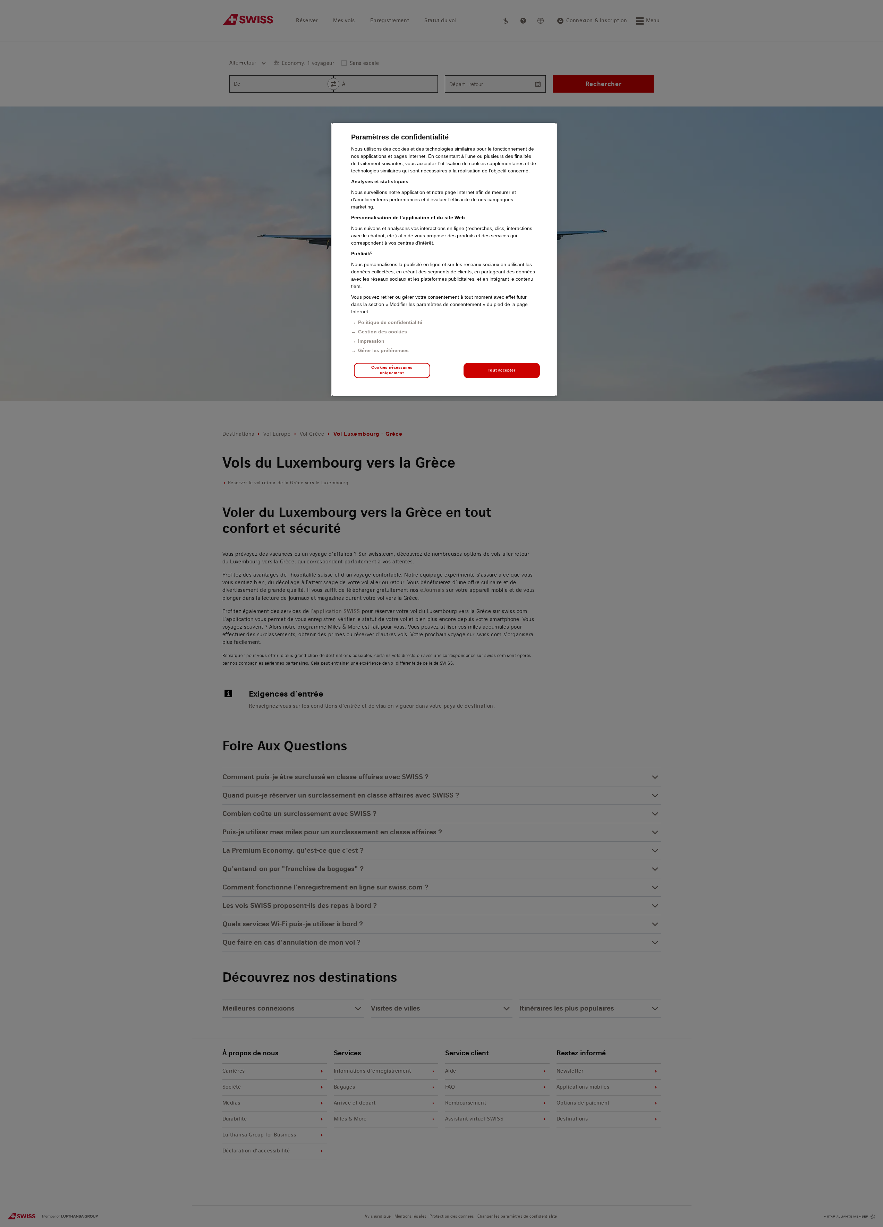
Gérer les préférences (383, 350)
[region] (444, 259)
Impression (371, 341)
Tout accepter (501, 370)
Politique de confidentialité (390, 322)
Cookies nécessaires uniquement (392, 370)
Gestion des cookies (382, 331)
